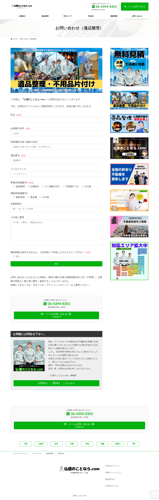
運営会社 (61, 453)
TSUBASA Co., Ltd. (111, 486)
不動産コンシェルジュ (113, 472)
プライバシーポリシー (20, 453)
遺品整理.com (110, 479)
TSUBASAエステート (112, 466)
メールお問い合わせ (136, 7)
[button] (25, 443)
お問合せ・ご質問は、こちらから (56, 383)
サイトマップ (36, 453)
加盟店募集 (49, 453)
